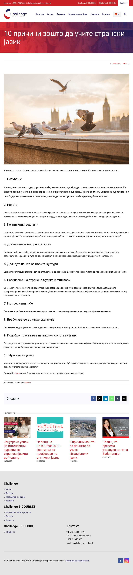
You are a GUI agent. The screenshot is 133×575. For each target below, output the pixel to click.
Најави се (10, 532)
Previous (116, 63)
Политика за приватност (77, 560)
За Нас (8, 489)
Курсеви (9, 493)
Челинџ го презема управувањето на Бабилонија (116, 427)
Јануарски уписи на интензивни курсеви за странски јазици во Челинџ (17, 427)
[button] (125, 14)
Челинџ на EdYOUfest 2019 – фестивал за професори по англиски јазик (50, 427)
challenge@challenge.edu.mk (39, 3)
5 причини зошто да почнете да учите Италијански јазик (83, 427)
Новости (27, 382)
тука (17, 373)
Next (125, 63)
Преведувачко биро (15, 497)
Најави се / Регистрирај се (18, 512)
